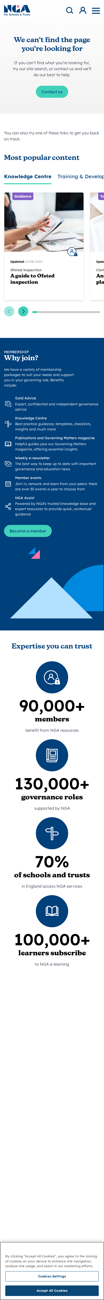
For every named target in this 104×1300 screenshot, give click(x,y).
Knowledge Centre (27, 176)
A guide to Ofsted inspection (32, 279)
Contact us (52, 91)
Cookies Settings (52, 1276)
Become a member (28, 530)
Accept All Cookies (52, 1290)
